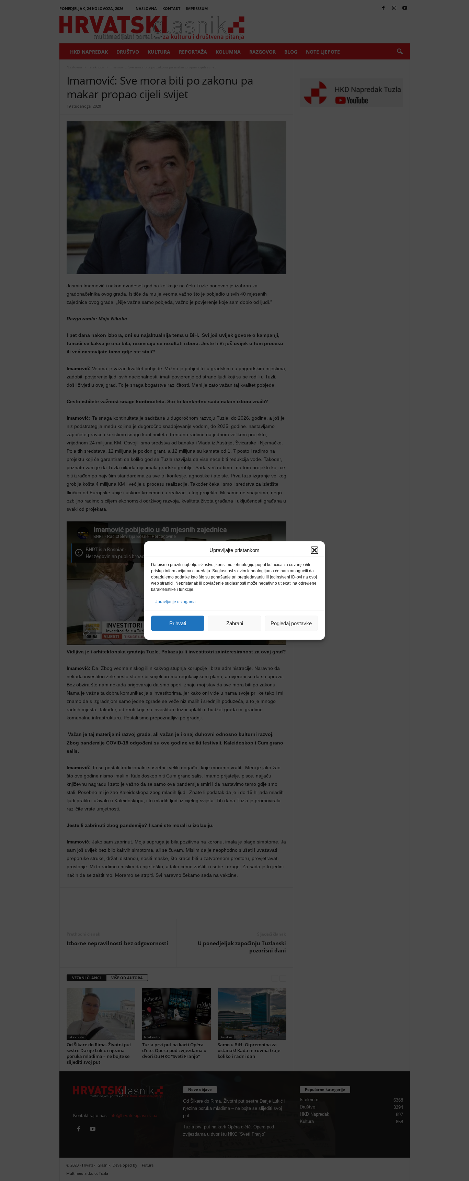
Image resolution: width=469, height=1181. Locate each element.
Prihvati (177, 623)
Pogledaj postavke (291, 623)
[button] (314, 550)
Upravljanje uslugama (175, 601)
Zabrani (234, 623)
